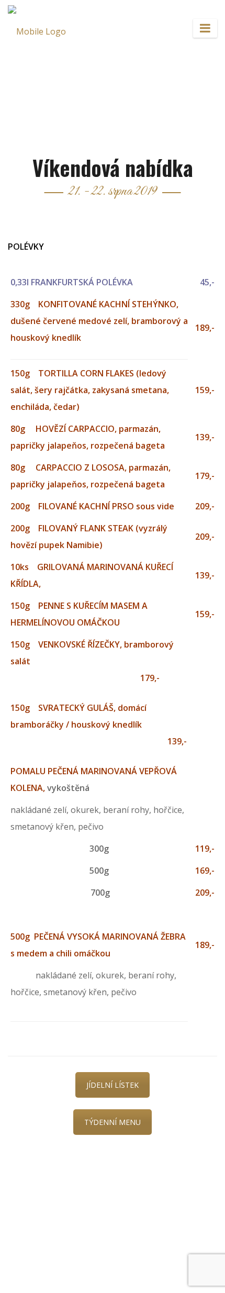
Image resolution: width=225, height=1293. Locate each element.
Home (65, 67)
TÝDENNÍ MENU (112, 1122)
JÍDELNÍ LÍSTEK (112, 1085)
